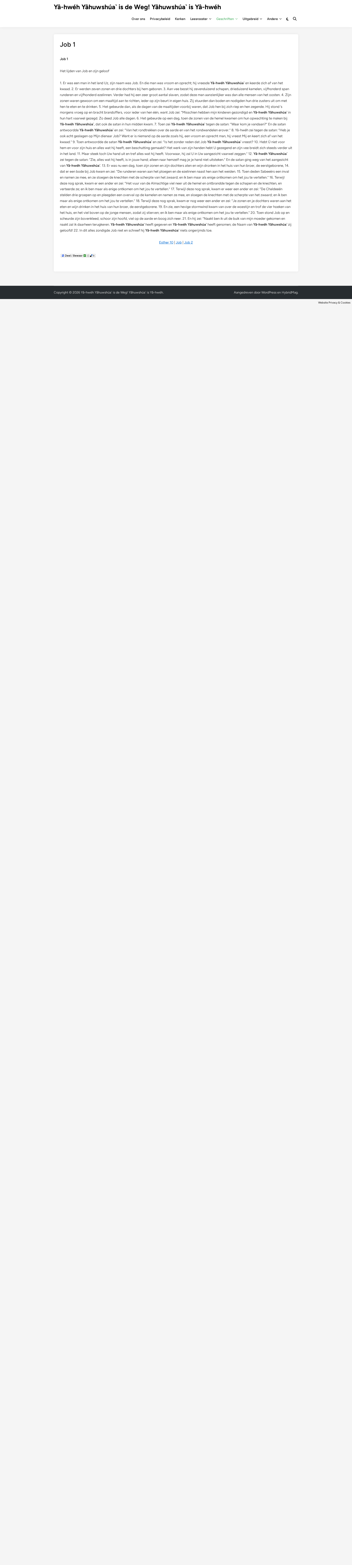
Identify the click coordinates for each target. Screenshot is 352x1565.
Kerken (180, 19)
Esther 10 (166, 242)
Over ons (138, 19)
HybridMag (290, 292)
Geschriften (225, 19)
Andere (272, 19)
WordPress (268, 292)
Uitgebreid (250, 19)
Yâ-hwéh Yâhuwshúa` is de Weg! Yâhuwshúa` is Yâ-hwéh (137, 7)
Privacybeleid (160, 19)
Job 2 (188, 242)
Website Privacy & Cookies (334, 302)
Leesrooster (199, 19)
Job (179, 242)
